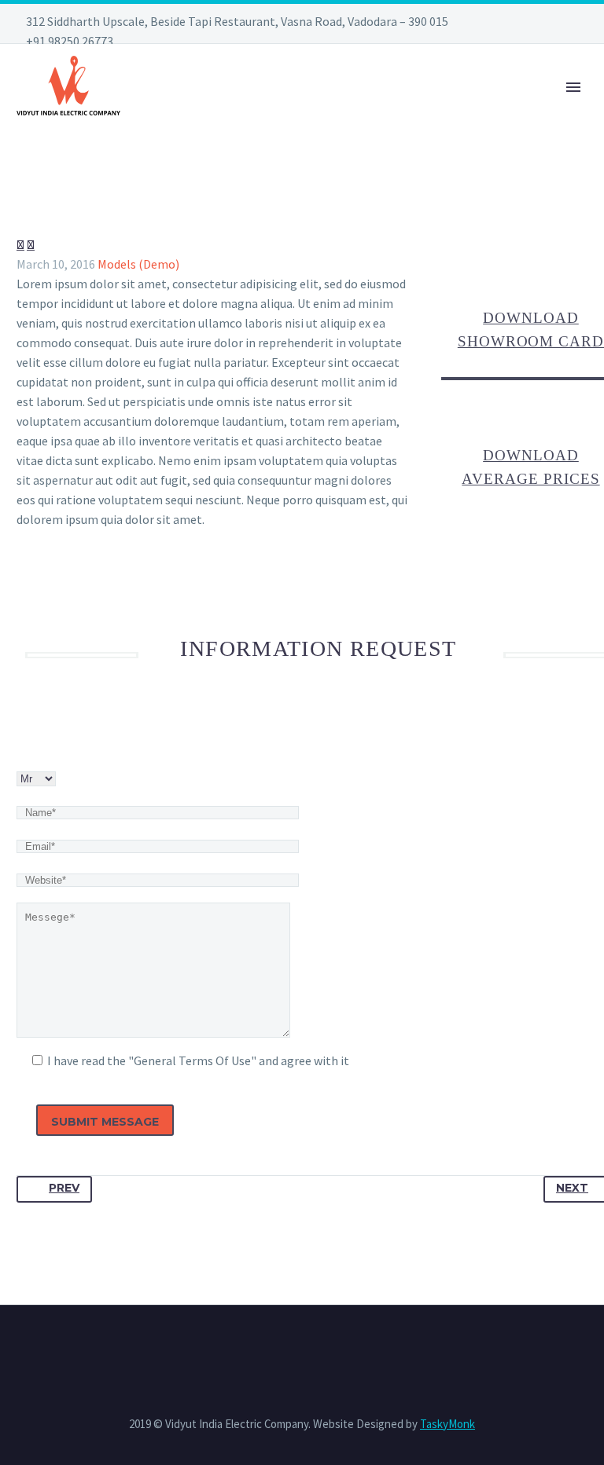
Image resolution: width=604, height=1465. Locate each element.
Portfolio (330, 108)
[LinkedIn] (118, 1162)
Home (162, 108)
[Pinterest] (72, 1162)
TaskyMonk (447, 1423)
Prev (64, 1188)
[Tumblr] (95, 1162)
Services (237, 108)
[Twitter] (49, 1162)
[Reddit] (140, 1162)
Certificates (438, 108)
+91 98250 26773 (69, 41)
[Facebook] (26, 1162)
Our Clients (550, 108)
